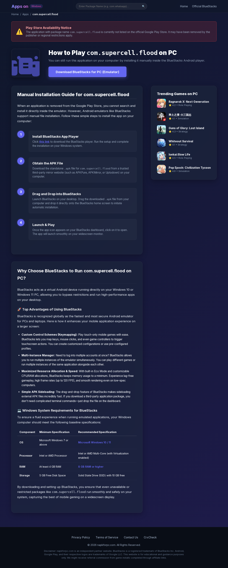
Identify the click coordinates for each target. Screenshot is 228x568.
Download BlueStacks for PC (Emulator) (87, 72)
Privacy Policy (81, 537)
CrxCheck (150, 537)
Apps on (26, 6)
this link (44, 141)
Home (184, 6)
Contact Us (131, 537)
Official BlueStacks (204, 6)
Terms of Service (107, 537)
